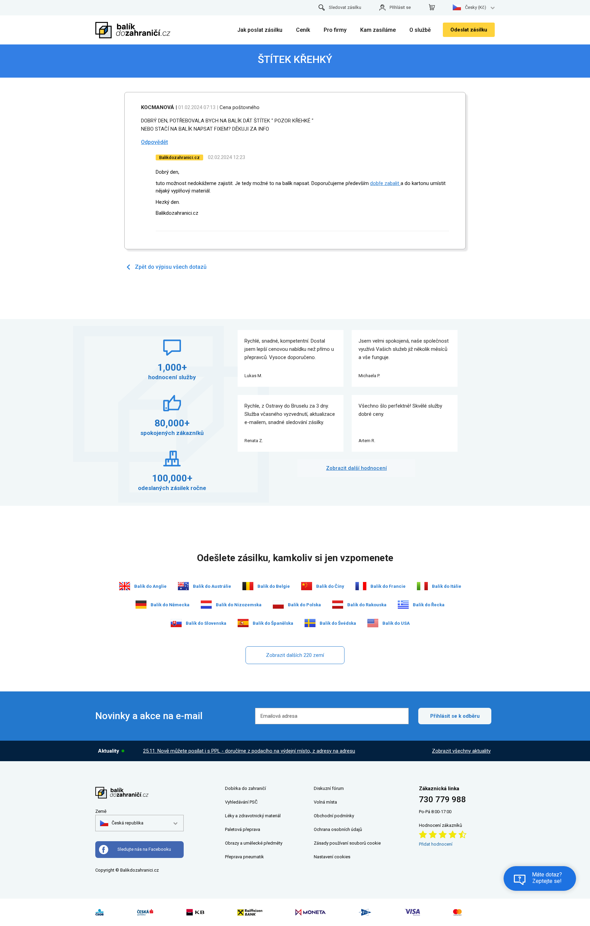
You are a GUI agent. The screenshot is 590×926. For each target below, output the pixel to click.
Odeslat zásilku (468, 30)
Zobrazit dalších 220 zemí (295, 655)
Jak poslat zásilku (259, 30)
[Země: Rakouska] (337, 604)
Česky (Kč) (475, 7)
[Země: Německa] (141, 604)
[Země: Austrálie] (183, 586)
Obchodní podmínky (334, 815)
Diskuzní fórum (329, 788)
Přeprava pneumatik (244, 856)
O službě (420, 30)
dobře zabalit (385, 183)
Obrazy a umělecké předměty (253, 843)
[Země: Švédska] (310, 623)
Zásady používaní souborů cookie (347, 843)
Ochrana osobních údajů (338, 829)
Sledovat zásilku (345, 7)
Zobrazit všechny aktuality (461, 751)
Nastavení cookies (332, 856)
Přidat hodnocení (435, 844)
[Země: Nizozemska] (206, 604)
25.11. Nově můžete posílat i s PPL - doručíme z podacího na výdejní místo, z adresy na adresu (249, 751)
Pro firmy (335, 30)
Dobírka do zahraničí (245, 788)
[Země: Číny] (306, 586)
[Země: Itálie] (422, 586)
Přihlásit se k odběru (455, 716)
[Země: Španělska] (243, 623)
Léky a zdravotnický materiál (253, 815)
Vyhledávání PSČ (241, 802)
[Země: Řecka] (403, 604)
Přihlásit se (400, 7)
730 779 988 (442, 799)
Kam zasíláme (378, 30)
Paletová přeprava (242, 829)
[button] (122, 823)
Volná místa (325, 802)
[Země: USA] (372, 623)
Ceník (303, 30)
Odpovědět (154, 142)
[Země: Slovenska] (176, 623)
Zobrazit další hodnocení (356, 468)
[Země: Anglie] (124, 586)
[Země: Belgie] (247, 586)
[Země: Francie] (360, 586)
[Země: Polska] (278, 604)
